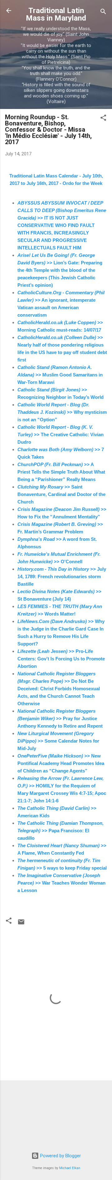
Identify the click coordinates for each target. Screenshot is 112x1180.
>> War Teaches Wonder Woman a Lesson (61, 883)
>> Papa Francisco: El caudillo (60, 830)
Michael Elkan (69, 1168)
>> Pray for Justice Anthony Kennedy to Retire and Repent (60, 718)
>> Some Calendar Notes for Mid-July (58, 741)
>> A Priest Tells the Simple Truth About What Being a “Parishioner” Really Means (61, 472)
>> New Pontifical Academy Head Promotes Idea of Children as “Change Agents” (60, 763)
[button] (103, 119)
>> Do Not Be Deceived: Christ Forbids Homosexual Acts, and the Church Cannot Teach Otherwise (58, 688)
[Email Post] (21, 924)
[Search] (103, 12)
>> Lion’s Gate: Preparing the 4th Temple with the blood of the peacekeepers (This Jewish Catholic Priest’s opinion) (59, 270)
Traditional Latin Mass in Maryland (56, 14)
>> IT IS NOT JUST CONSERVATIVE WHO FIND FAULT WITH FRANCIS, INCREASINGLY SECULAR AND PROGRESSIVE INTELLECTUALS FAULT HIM (61, 225)
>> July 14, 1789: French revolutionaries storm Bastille (61, 576)
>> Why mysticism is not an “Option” (62, 412)
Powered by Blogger (60, 1156)
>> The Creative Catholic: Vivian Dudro (60, 434)
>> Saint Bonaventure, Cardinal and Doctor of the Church (61, 494)
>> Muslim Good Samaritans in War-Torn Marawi (60, 375)
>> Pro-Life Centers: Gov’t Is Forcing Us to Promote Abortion (61, 659)
